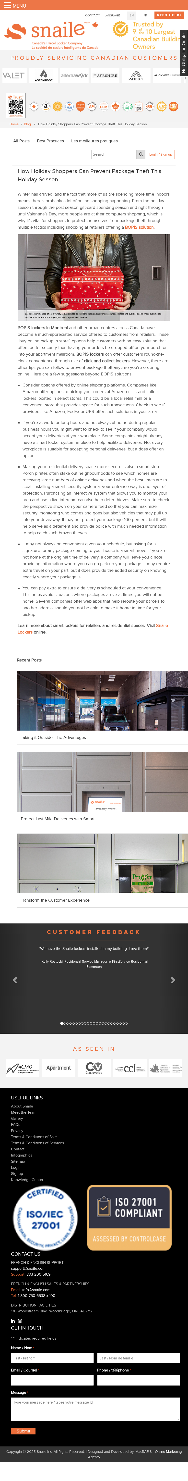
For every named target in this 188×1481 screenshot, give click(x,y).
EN (132, 15)
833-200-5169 (38, 1274)
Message (19, 1392)
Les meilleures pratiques (94, 141)
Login (16, 1167)
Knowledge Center (27, 1179)
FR (145, 15)
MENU (19, 6)
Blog (27, 124)
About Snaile (22, 1106)
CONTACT (92, 15)
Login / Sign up (160, 154)
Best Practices (50, 141)
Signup (17, 1173)
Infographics (21, 1155)
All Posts (21, 141)
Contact (17, 1149)
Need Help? (169, 15)
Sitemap (18, 1161)
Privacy (17, 1130)
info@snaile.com (36, 1289)
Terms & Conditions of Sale (34, 1136)
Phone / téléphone (114, 1370)
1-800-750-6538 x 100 (36, 1295)
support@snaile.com (28, 1268)
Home (14, 124)
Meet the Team (23, 1112)
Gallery (17, 1118)
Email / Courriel (25, 1370)
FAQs (15, 1124)
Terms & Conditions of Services (37, 1143)
